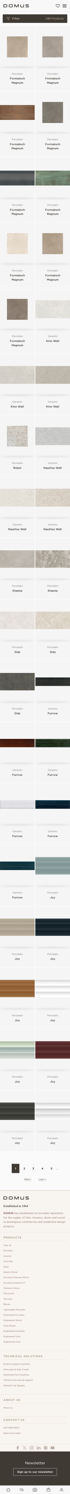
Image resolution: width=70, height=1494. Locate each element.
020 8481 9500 (11, 1427)
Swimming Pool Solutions (16, 1374)
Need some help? (12, 1433)
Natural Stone (10, 1272)
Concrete (8, 1261)
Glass (6, 1266)
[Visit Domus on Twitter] (25, 1447)
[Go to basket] (48, 1490)
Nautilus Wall (52, 468)
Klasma (17, 590)
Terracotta (8, 1293)
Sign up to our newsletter (35, 1472)
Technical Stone (11, 1288)
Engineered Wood (12, 1320)
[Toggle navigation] (65, 5)
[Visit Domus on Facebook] (18, 1447)
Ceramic (7, 1256)
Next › (27, 1179)
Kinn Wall (52, 341)
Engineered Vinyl (11, 1336)
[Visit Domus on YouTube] (52, 1448)
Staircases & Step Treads (16, 1369)
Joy (52, 897)
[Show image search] (35, 1490)
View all (7, 1245)
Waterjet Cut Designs (14, 1385)
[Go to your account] (61, 1490)
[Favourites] (58, 6)
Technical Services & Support (18, 1380)
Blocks (6, 1304)
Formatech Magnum (17, 80)
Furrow (53, 713)
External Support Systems (16, 1364)
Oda (17, 652)
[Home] (16, 5)
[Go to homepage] (8, 1490)
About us (8, 1407)
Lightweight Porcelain (14, 1309)
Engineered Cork (11, 1341)
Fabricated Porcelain (13, 1315)
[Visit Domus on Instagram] (32, 1447)
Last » (42, 1179)
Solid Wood (9, 1325)
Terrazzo (7, 1299)
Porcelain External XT (14, 1283)
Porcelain (8, 1250)
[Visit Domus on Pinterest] (45, 1447)
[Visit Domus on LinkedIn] (39, 1447)
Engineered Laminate (14, 1331)
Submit (35, 141)
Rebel (17, 468)
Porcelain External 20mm (16, 1277)
